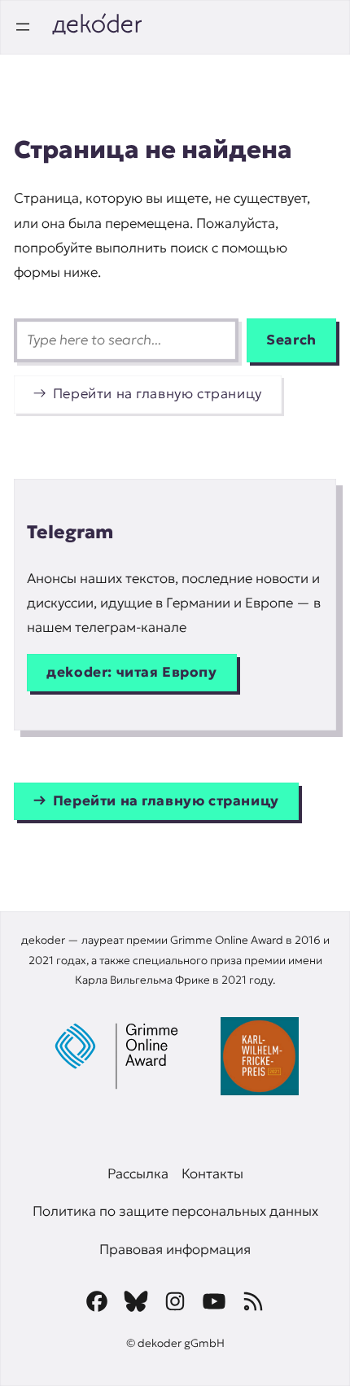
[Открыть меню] (23, 27)
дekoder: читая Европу (131, 672)
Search (291, 340)
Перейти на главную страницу (157, 393)
